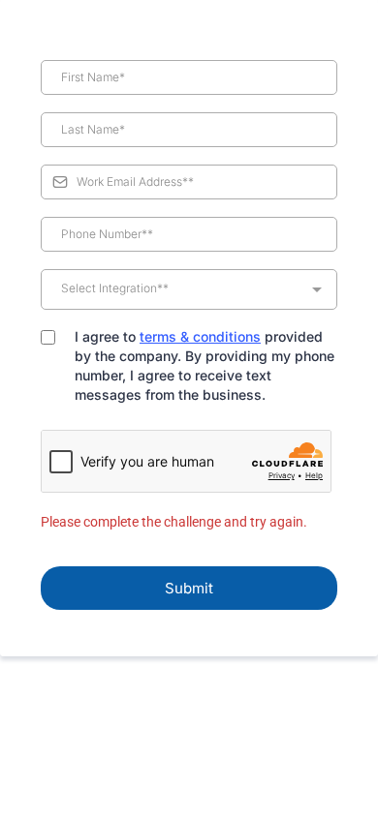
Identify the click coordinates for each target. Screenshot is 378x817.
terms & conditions (200, 336)
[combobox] (189, 289)
